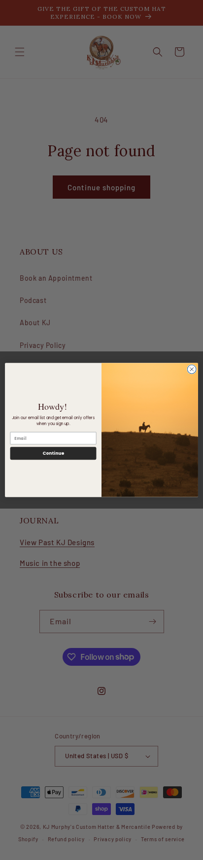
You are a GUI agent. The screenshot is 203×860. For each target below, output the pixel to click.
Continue (53, 453)
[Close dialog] (191, 369)
